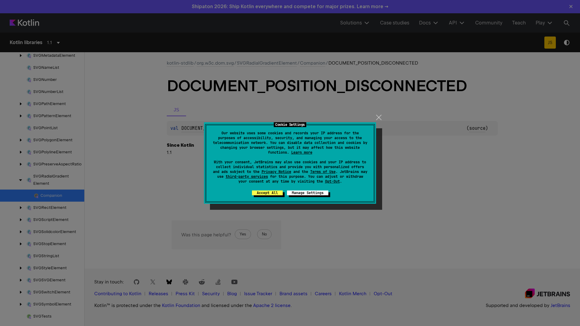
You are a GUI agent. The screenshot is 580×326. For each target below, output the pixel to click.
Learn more (301, 152)
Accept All (267, 192)
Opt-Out (332, 181)
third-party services (247, 176)
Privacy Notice (276, 171)
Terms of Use (323, 171)
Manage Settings (308, 192)
